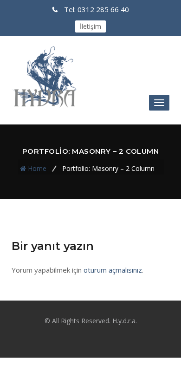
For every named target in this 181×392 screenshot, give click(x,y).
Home (37, 168)
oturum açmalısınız (113, 269)
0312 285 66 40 (96, 9)
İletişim (90, 26)
